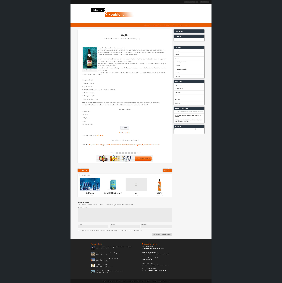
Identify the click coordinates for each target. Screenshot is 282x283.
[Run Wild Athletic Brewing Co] (113, 184)
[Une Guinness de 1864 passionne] (93, 265)
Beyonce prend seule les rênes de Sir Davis (106, 259)
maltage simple (138, 145)
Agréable (87, 118)
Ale (90, 145)
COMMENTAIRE (82, 207)
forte (126, 145)
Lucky (136, 193)
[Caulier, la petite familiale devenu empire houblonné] (93, 271)
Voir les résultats (124, 133)
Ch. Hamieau (114, 39)
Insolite (173, 25)
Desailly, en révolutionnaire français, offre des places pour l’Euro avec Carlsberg (188, 120)
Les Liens (184, 21)
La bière (153, 21)
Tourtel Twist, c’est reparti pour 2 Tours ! (154, 270)
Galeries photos (157, 25)
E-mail (112, 224)
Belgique (102, 145)
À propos (146, 21)
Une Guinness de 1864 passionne (104, 265)
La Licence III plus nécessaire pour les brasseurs (156, 265)
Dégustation (147, 25)
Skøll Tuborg (90, 193)
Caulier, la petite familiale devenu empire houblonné (109, 270)
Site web (144, 224)
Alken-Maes (100, 135)
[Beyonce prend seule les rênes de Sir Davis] (93, 259)
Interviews (180, 25)
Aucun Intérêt (88, 124)
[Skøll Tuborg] (90, 184)
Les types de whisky (182, 69)
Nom (80, 224)
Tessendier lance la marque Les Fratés (153, 248)
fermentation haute (117, 145)
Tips (168, 281)
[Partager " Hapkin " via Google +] (123, 152)
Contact (177, 54)
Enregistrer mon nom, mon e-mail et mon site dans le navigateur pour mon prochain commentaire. (110, 230)
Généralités (166, 25)
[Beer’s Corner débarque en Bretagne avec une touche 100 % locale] (93, 248)
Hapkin (130, 145)
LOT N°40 (160, 193)
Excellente (87, 111)
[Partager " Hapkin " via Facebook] (117, 152)
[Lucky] (136, 184)
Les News (187, 25)
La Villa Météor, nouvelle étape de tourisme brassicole (189, 111)
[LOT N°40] (159, 184)
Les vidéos (177, 21)
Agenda (170, 21)
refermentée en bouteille (152, 145)
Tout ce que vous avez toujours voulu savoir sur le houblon (188, 116)
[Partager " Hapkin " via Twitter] (120, 152)
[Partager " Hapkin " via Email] (132, 152)
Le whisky (161, 21)
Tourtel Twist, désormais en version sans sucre (156, 254)
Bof (85, 121)
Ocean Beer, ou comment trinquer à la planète (108, 253)
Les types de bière (181, 62)
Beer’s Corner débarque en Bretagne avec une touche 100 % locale (113, 247)
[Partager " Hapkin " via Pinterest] (126, 152)
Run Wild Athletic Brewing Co (113, 193)
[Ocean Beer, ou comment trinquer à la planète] (93, 254)
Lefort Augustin (147, 259)
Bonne (86, 115)
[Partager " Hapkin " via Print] (135, 152)
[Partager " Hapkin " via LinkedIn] (129, 152)
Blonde (108, 145)
